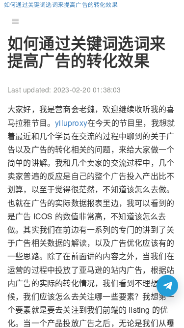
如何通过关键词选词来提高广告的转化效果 (61, 4)
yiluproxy (71, 122)
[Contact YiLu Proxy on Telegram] (167, 286)
